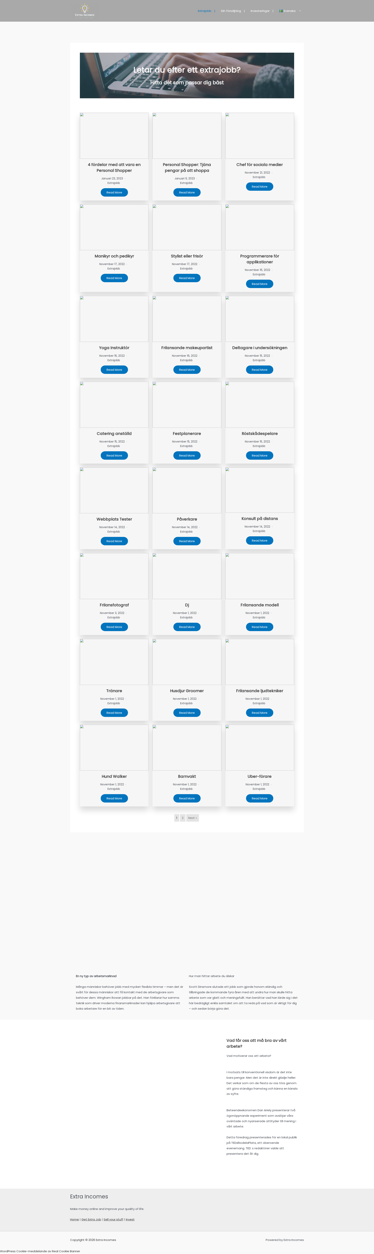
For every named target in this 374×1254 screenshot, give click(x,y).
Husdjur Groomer (187, 691)
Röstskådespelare (260, 433)
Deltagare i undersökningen (259, 347)
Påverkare (187, 519)
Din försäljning (231, 11)
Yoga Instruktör (114, 347)
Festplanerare (187, 433)
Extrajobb (204, 11)
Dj (187, 605)
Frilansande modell (260, 605)
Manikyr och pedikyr (114, 256)
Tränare (114, 691)
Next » (192, 818)
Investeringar (260, 11)
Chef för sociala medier (259, 164)
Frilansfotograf (114, 605)
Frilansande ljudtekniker (259, 691)
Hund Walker (114, 776)
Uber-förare (260, 776)
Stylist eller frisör (187, 256)
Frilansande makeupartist (187, 347)
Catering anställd (114, 433)
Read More (114, 192)
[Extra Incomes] (84, 11)
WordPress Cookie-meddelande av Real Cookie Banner (40, 1251)
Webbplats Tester (114, 519)
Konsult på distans (260, 518)
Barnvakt (187, 776)
